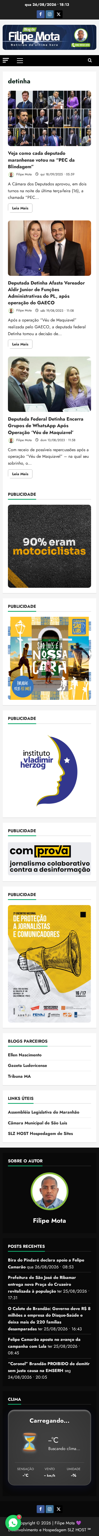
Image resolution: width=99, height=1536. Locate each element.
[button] (6, 60)
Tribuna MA (19, 1076)
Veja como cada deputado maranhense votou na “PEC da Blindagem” (49, 118)
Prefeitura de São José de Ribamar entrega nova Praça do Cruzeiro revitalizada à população (42, 1284)
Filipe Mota (23, 174)
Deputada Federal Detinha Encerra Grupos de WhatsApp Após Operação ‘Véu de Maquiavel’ (49, 384)
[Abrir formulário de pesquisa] (90, 61)
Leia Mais (22, 209)
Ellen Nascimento (24, 1055)
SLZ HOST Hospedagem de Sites (40, 1133)
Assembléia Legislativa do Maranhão (43, 1112)
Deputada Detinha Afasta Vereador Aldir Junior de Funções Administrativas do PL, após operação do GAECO (49, 248)
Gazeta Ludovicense (27, 1065)
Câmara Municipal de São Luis (37, 1123)
